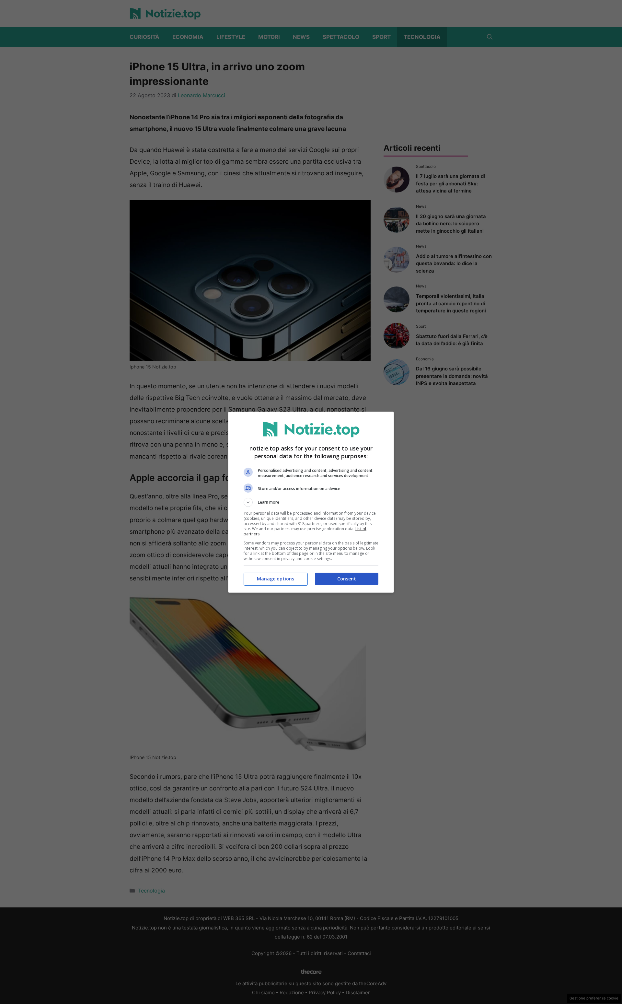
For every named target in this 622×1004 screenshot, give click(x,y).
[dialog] (311, 502)
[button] (311, 502)
